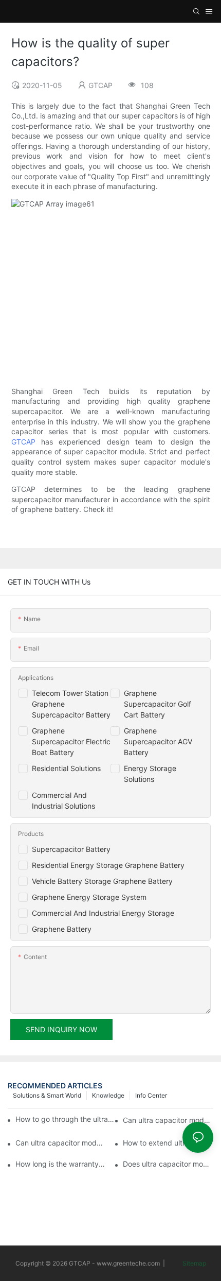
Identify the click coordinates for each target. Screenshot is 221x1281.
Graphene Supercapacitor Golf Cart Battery (157, 704)
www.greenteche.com (128, 1263)
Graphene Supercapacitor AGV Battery (158, 741)
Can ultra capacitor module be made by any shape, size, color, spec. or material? (168, 1120)
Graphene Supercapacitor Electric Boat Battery (71, 741)
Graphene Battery (61, 929)
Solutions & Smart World (47, 1095)
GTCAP (23, 441)
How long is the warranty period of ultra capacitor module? (60, 1163)
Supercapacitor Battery (71, 849)
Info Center (151, 1095)
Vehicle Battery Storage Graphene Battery (102, 881)
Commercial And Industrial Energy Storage (103, 913)
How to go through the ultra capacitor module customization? (65, 1119)
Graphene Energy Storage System (89, 897)
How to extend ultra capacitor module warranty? (168, 1142)
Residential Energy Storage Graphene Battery (108, 865)
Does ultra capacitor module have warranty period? (168, 1163)
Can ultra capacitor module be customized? (60, 1142)
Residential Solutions (66, 768)
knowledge (108, 1095)
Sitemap (193, 1263)
